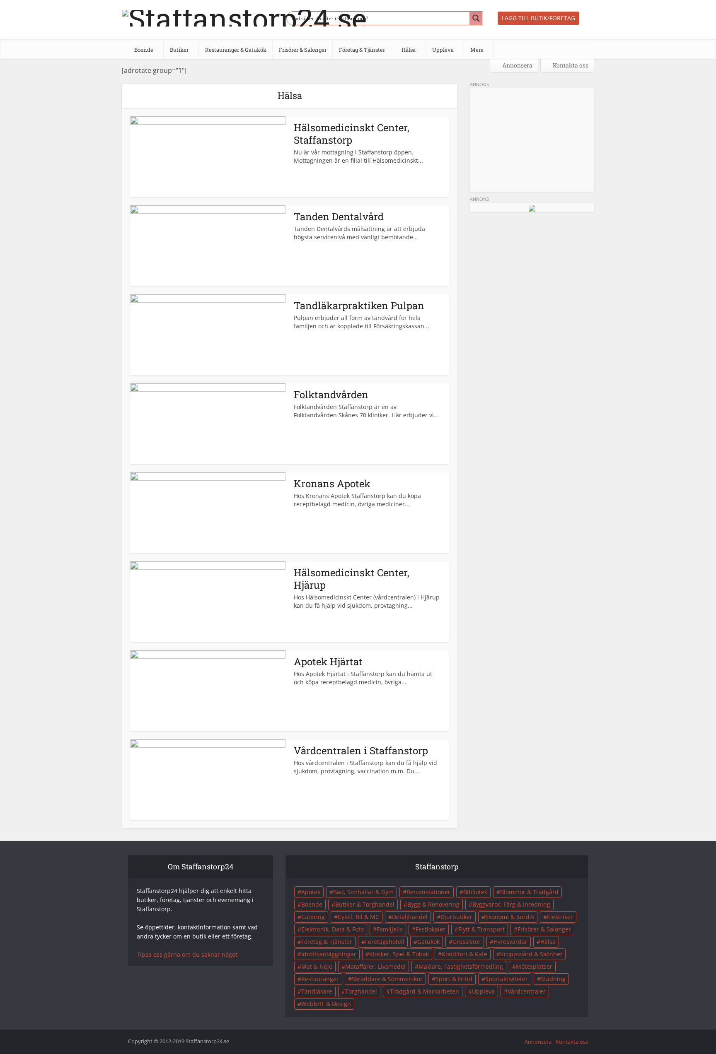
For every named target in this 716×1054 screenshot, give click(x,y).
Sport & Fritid (453, 979)
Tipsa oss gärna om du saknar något (187, 954)
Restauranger (320, 979)
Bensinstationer (428, 892)
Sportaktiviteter (506, 979)
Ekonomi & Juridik (509, 917)
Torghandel (361, 991)
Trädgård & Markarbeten (424, 991)
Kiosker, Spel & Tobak (399, 954)
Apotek (310, 892)
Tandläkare (316, 991)
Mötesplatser (534, 966)
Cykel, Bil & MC (358, 917)
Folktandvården (331, 394)
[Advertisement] (532, 140)
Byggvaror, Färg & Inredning (511, 904)
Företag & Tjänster (326, 942)
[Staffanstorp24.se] (244, 16)
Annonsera (516, 65)
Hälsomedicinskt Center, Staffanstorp (351, 134)
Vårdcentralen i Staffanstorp (361, 750)
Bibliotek (475, 892)
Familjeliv (390, 929)
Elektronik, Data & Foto (332, 929)
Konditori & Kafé (464, 954)
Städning (553, 979)
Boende (311, 904)
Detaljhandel (410, 917)
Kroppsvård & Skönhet (531, 954)
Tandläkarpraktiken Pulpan (359, 305)
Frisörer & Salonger (544, 929)
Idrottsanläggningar (328, 954)
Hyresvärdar (510, 942)
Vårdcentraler (527, 991)
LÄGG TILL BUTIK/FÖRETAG (538, 18)
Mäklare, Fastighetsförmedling (460, 966)
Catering (313, 917)
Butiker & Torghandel (364, 904)
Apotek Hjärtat (328, 661)
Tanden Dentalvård (339, 216)
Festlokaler (430, 929)
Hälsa (548, 942)
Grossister (466, 942)
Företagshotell (384, 942)
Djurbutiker (456, 917)
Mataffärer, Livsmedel (375, 966)
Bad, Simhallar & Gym (363, 892)
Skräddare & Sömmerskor (387, 979)
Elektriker (560, 917)
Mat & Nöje (316, 966)
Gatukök (428, 942)
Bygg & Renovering (433, 904)
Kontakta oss (570, 65)
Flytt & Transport (481, 929)
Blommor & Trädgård (529, 892)
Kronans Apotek (332, 483)
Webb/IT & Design (326, 1004)
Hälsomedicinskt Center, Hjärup (351, 579)
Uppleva (483, 991)
